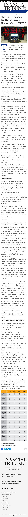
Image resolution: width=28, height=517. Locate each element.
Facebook (13, 1)
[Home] (14, 6)
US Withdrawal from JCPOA (9, 445)
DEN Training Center (6, 505)
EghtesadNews (5, 498)
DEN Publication (5, 503)
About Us (3, 1)
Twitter (11, 1)
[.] (3, 489)
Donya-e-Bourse (5, 507)
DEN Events (4, 500)
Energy (7, 474)
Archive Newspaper (11, 481)
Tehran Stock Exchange (8, 443)
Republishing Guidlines (13, 483)
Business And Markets (10, 14)
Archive (6, 1)
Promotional (10, 476)
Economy (4, 14)
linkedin (10, 1)
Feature (19, 474)
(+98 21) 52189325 (15, 469)
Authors (19, 481)
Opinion (3, 476)
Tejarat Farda (4, 496)
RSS (8, 1)
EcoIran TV (4, 509)
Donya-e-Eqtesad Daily (7, 494)
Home (1, 1)
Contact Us (5, 1)
